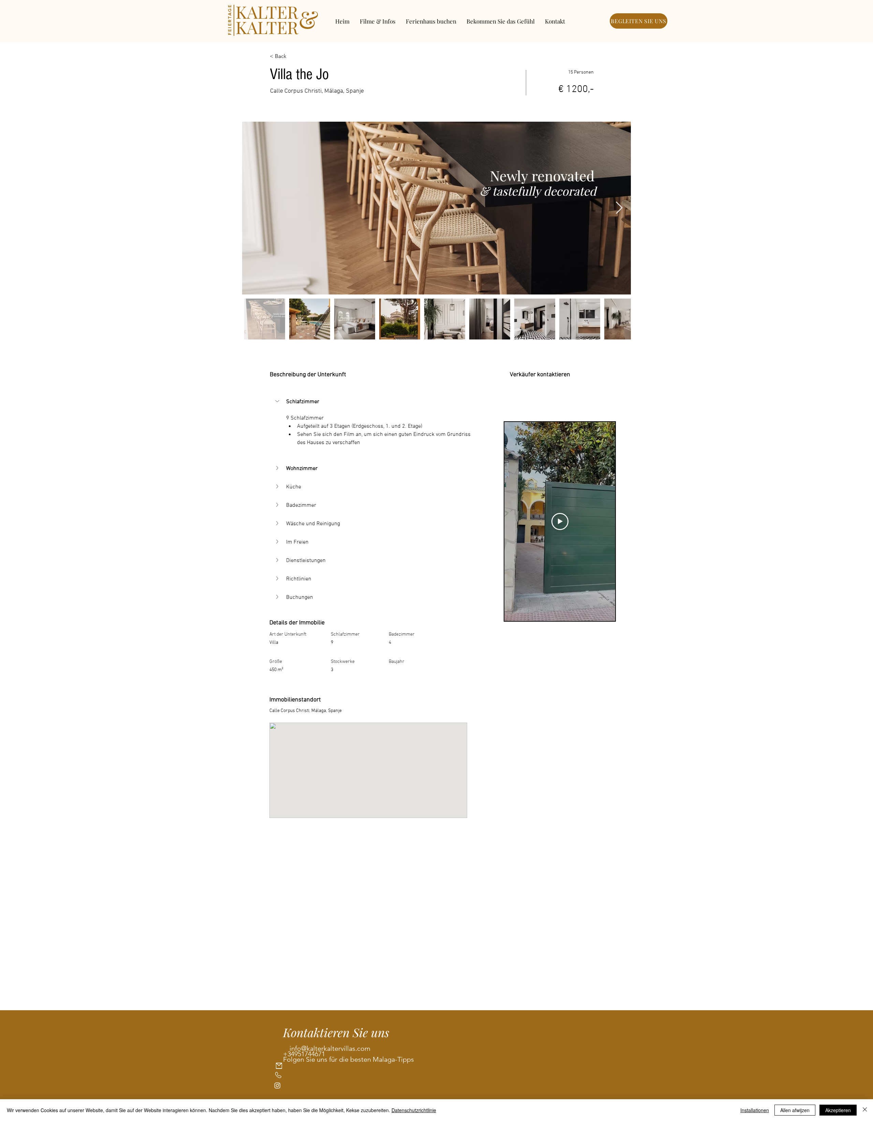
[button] (278, 401)
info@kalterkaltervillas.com (330, 1048)
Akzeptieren (838, 1110)
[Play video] (559, 521)
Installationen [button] (754, 1110)
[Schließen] (865, 1110)
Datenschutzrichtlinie (413, 1110)
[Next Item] (619, 208)
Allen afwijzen (795, 1110)
